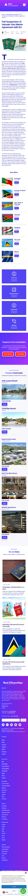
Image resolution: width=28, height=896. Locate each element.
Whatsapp (20, 354)
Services (4, 744)
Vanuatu (3, 794)
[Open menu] (24, 5)
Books (3, 773)
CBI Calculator (5, 768)
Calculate (14, 296)
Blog (3, 761)
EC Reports (4, 853)
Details (4, 404)
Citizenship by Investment (12, 14)
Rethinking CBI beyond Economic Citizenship (13, 625)
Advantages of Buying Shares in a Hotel (13, 588)
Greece (3, 826)
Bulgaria (3, 839)
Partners (4, 747)
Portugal (3, 824)
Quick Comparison (6, 846)
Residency (4, 808)
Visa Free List (5, 814)
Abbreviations (5, 860)
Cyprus (3, 837)
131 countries (5, 106)
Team (3, 742)
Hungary (3, 833)
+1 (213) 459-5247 (12, 711)
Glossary (4, 857)
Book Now (14, 327)
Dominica (4, 787)
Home (3, 14)
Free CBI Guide (5, 849)
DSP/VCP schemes (15, 94)
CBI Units (4, 816)
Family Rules (4, 851)
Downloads (4, 770)
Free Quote (8, 354)
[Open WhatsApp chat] (23, 891)
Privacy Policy (17, 894)
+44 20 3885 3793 (11, 712)
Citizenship (4, 805)
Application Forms (6, 812)
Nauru (3, 796)
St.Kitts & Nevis (5, 783)
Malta (3, 831)
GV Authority (4, 819)
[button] (26, 873)
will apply (21, 66)
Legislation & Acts (6, 810)
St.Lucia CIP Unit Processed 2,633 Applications (13, 663)
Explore (16, 182)
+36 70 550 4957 (14, 716)
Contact (4, 754)
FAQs (3, 775)
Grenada (3, 792)
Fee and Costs (5, 766)
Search (23, 720)
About (3, 740)
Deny (14, 890)
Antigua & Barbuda (6, 785)
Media (3, 749)
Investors (4, 751)
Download (14, 280)
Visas (3, 855)
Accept (14, 886)
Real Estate (4, 763)
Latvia (3, 835)
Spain (3, 828)
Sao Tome (4, 798)
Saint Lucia (4, 790)
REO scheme (5, 99)
